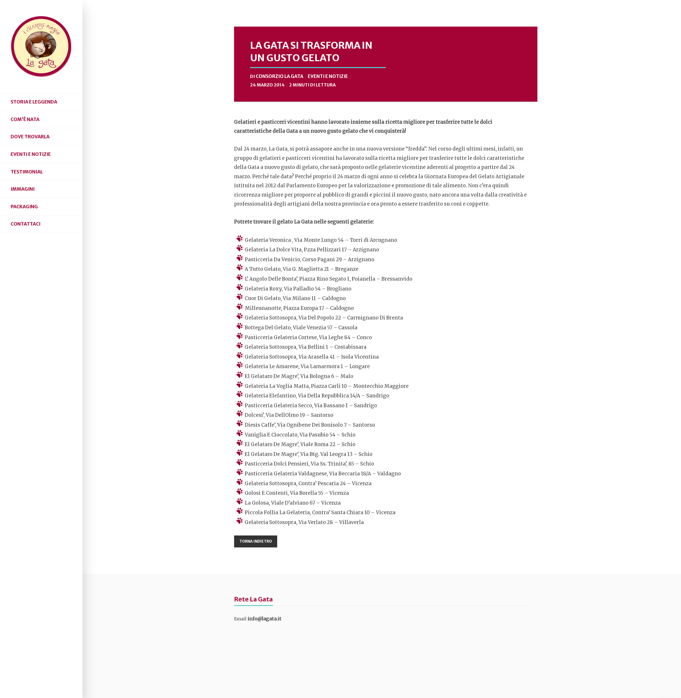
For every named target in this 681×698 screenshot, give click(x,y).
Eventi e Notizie (31, 154)
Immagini (23, 189)
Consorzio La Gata (279, 76)
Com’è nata (25, 119)
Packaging (24, 207)
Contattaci (25, 224)
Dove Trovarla (30, 137)
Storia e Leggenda (34, 102)
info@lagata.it (264, 619)
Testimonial (27, 172)
